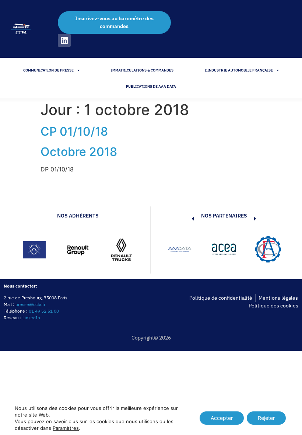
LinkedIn (31, 317)
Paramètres (66, 428)
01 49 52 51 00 (44, 311)
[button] (181, 250)
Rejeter (266, 418)
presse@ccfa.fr (30, 304)
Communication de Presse (48, 70)
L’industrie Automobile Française (239, 70)
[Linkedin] (64, 40)
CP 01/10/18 (74, 131)
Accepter (222, 418)
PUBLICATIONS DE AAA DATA (151, 86)
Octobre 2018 (79, 152)
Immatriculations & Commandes (142, 70)
